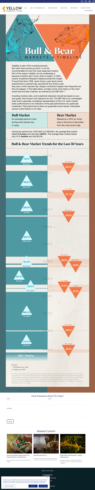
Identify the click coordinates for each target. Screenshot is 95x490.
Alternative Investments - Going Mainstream (71, 456)
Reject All (33, 486)
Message (9, 408)
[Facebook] (93, 1)
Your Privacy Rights (9, 486)
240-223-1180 (49, 470)
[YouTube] (89, 1)
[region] (25, 482)
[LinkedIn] (85, 1)
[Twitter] (82, 1)
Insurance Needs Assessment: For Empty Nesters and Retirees (18, 456)
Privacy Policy (42, 482)
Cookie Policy (36, 482)
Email (49, 398)
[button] (26, 8)
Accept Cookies (43, 486)
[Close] (47, 477)
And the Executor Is (40, 455)
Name (8, 398)
